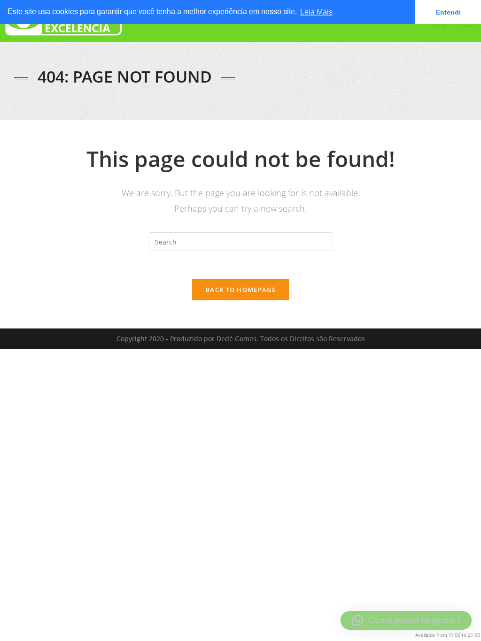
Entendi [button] (448, 12)
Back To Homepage (240, 289)
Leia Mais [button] (316, 12)
